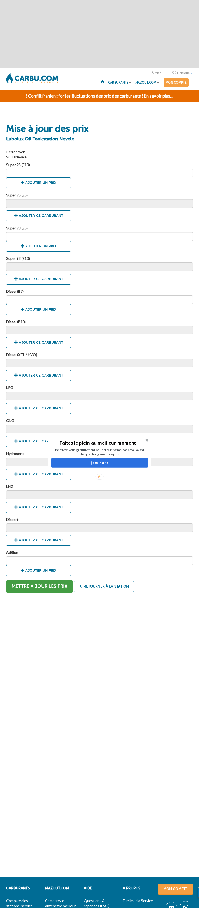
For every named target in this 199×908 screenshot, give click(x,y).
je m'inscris (99, 463)
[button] (99, 443)
